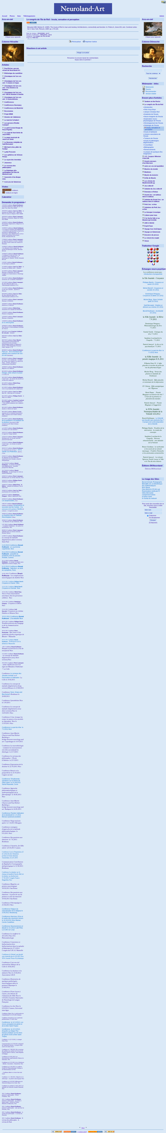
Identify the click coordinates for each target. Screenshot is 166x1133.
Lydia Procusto (9, 152)
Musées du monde (151, 169)
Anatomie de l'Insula (151, 114)
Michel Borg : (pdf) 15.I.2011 (153, 300)
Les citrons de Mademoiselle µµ (148, 182)
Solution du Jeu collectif (153, 189)
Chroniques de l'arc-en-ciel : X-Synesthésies (12, 98)
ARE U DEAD (149, 223)
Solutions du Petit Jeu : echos (151, 208)
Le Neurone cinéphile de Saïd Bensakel (12, 143)
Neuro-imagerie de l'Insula (153, 116)
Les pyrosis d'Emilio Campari (10, 124)
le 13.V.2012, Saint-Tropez (12, 1032)
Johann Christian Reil (152, 112)
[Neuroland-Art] (83, 14)
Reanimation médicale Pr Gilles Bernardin (151, 492)
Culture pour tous (150, 215)
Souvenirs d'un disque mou (11, 178)
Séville (19, 509)
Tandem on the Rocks (152, 101)
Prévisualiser (76, 42)
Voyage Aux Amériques (153, 229)
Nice (10, 583)
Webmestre (149, 87)
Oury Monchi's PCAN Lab (151, 489)
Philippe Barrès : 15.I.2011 (153, 283)
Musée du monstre (151, 175)
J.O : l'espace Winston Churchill (151, 157)
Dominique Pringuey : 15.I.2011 (153, 295)
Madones (147, 172)
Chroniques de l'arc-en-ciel (12, 77)
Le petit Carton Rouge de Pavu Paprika (12, 129)
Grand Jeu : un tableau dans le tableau (151, 196)
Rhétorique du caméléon (13, 73)
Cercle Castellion (8, 922)
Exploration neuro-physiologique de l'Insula (152, 120)
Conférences (9, 102)
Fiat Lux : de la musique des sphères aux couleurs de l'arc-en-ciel (12, 353)
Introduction (148, 107)
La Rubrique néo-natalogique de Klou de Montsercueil (10, 172)
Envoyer (153, 520)
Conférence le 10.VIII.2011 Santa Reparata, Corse (11, 781)
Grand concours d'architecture (149, 162)
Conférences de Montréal (13, 108)
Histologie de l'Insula (151, 125)
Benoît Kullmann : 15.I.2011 (153, 312)
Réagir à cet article (83, 52)
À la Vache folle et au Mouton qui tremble (151, 219)
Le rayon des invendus (12, 160)
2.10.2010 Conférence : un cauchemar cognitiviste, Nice (12, 547)
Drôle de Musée (150, 178)
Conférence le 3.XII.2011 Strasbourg (12, 910)
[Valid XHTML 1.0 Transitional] (56, 1132)
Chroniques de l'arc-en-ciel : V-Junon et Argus (12, 82)
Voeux (146, 241)
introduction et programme (153, 274)
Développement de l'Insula (153, 123)
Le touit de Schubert (11, 120)
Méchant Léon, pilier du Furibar (11, 148)
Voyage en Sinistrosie (152, 232)
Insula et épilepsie (150, 132)
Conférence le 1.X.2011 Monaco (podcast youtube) (13, 815)
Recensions (8, 111)
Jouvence (8, 163)
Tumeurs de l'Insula (151, 138)
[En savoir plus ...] (95, 1132)
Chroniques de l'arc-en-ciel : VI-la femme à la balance (12, 87)
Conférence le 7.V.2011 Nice (153, 351)
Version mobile (150, 94)
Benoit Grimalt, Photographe (152, 482)
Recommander (150, 91)
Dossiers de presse (151, 235)
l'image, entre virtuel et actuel (12, 373)
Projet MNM (8, 114)
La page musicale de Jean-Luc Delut (10, 138)
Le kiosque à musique (152, 212)
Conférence (6, 1022)
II (21, 507)
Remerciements (149, 149)
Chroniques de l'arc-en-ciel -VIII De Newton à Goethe (12, 93)
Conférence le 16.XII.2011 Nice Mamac (12, 918)
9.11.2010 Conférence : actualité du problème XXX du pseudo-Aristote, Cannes (12, 554)
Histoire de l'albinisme (12, 117)
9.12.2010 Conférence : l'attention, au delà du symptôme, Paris (12, 568)
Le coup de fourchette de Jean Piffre (12, 133)
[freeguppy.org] (70, 1132)
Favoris (148, 89)
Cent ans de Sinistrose (12, 182)
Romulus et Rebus (151, 192)
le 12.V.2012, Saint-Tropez (12, 1024)
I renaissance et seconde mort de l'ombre (13, 506)
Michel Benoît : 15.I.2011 (153, 289)
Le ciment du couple (151, 238)
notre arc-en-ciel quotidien (154, 166)
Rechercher (153, 78)
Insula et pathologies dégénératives (151, 141)
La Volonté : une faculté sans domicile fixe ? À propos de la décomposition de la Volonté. (153, 421)
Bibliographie (149, 147)
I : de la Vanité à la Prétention (12, 451)
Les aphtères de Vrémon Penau (12, 156)
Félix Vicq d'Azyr (150, 109)
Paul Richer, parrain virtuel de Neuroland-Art (11, 69)
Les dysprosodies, (8, 501)
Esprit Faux (148, 226)
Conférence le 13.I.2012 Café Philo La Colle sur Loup (12, 928)
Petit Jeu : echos (150, 204)
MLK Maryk (146, 487)
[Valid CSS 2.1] (109, 1132)
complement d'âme (148, 495)
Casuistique (148, 145)
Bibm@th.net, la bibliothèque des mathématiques (152, 485)
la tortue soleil (147, 496)
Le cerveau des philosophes (9, 166)
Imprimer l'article (91, 42)
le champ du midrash (149, 498)
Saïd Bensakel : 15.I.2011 (153, 306)
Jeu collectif (148, 186)
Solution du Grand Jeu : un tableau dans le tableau (153, 200)
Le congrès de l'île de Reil (153, 104)
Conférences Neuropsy (13, 105)
